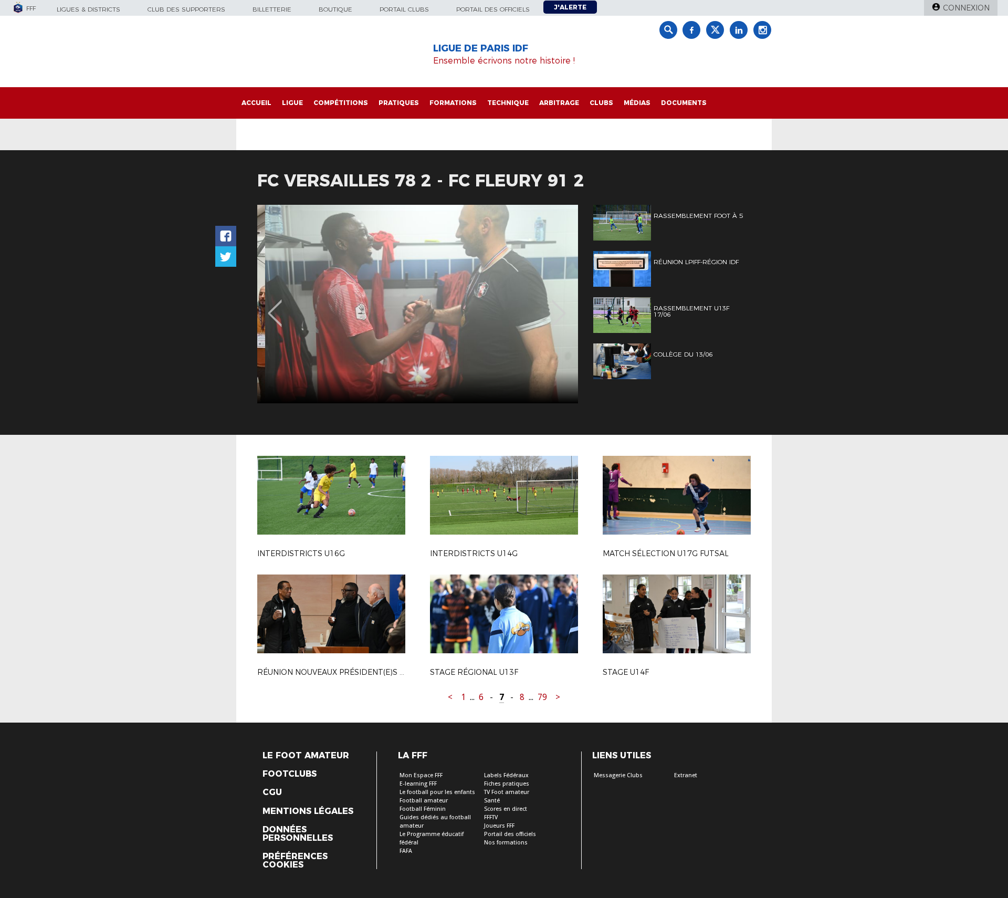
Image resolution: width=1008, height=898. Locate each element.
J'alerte (570, 7)
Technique (508, 103)
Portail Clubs (404, 9)
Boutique (335, 9)
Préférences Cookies (295, 860)
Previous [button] (275, 305)
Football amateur (424, 800)
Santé (492, 800)
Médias (637, 103)
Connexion (966, 8)
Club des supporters (186, 9)
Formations (453, 103)
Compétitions (340, 103)
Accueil (256, 103)
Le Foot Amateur (305, 755)
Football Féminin (423, 809)
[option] (417, 304)
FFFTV (491, 817)
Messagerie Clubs (618, 775)
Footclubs (289, 774)
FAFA (406, 851)
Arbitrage (559, 103)
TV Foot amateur (506, 792)
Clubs (601, 103)
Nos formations (506, 842)
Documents (684, 103)
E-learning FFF (418, 783)
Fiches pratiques (506, 783)
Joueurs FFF (499, 825)
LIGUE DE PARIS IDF (480, 48)
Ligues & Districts (88, 9)
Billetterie (272, 9)
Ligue (292, 103)
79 (542, 697)
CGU (272, 792)
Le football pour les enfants (437, 792)
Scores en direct (505, 809)
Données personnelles (297, 834)
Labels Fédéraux (506, 775)
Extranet (685, 775)
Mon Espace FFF (421, 775)
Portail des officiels (493, 9)
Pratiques (399, 103)
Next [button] (559, 305)
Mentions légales (307, 811)
